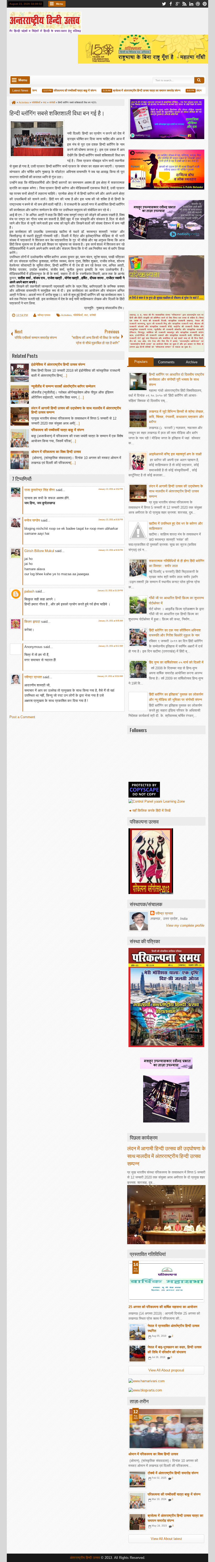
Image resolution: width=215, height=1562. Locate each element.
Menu (59, 3)
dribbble (198, 4)
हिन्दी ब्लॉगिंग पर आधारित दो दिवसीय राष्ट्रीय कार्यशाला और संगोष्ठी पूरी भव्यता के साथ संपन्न (176, 379)
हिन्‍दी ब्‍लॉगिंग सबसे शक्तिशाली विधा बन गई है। (57, 112)
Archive (191, 362)
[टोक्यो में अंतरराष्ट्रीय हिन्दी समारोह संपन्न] (137, 1479)
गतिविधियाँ (78, 315)
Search (199, 80)
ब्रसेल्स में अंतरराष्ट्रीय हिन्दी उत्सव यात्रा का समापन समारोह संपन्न (136, 90)
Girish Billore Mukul (39, 551)
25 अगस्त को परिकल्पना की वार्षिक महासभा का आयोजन (162, 1307)
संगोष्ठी (93, 315)
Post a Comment (22, 717)
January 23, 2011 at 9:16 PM (110, 550)
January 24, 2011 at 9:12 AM (110, 646)
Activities (66, 315)
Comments (166, 362)
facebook (170, 4)
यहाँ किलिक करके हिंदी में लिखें (151, 811)
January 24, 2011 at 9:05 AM (110, 621)
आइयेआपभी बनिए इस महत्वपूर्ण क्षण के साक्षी (175, 454)
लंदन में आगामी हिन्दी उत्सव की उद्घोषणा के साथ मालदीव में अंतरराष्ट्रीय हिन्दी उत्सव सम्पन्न (176, 491)
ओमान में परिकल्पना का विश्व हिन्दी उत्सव (153, 1454)
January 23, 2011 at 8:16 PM (110, 519)
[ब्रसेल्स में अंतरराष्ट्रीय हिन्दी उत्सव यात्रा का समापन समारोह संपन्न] (137, 1522)
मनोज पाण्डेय (32, 520)
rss (184, 4)
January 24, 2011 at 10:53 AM (110, 676)
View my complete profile (185, 925)
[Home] (13, 102)
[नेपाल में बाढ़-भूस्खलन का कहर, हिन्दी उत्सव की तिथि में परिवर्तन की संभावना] (137, 1353)
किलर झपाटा (32, 622)
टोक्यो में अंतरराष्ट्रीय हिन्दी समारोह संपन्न (173, 1473)
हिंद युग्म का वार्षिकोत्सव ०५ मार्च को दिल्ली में (176, 662)
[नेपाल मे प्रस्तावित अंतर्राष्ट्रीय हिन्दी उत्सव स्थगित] (137, 1332)
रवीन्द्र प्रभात (43, 315)
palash (29, 591)
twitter (163, 4)
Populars (141, 362)
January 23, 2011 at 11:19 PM (110, 590)
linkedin (191, 4)
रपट (86, 315)
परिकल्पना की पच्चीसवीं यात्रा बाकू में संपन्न (64, 90)
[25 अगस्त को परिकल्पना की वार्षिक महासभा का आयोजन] (166, 1281)
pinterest (204, 4)
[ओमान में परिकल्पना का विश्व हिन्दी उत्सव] (166, 1428)
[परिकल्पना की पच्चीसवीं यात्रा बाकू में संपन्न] (137, 1501)
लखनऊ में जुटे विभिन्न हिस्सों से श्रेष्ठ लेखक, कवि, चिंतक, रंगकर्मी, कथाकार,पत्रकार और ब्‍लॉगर (176, 417)
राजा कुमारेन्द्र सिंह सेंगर (39, 490)
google (177, 4)
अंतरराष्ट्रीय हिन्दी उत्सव (85, 1558)
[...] (64, 375)
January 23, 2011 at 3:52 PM (110, 489)
